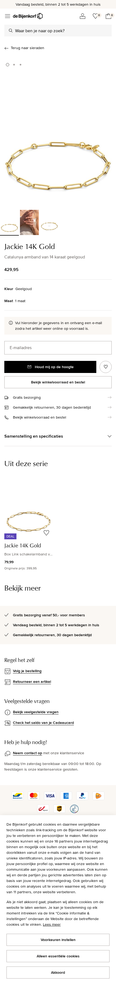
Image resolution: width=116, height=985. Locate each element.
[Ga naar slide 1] (7, 64)
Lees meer (52, 924)
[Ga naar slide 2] (14, 64)
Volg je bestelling (27, 670)
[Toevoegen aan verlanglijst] (106, 367)
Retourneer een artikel (32, 681)
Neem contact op (27, 753)
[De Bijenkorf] (28, 16)
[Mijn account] (82, 16)
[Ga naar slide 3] (20, 64)
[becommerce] (74, 812)
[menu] (7, 16)
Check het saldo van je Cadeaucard (43, 722)
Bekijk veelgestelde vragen (36, 712)
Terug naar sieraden (27, 48)
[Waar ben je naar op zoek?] (10, 30)
